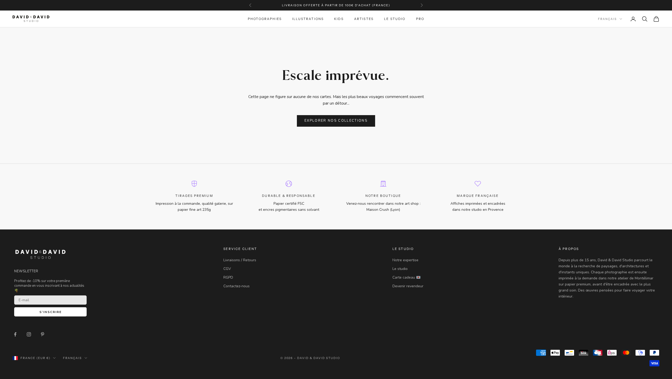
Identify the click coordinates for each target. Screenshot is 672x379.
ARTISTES (364, 19)
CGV (227, 268)
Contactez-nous (236, 286)
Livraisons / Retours (239, 260)
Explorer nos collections (336, 120)
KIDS (339, 19)
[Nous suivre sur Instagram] (29, 334)
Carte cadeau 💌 (406, 277)
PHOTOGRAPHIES (265, 19)
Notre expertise (405, 260)
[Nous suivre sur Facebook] (15, 334)
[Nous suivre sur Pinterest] (42, 334)
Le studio (400, 268)
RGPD (228, 277)
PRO (420, 19)
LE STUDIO (394, 19)
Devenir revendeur (407, 286)
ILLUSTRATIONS (308, 19)
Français (607, 19)
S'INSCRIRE (50, 312)
